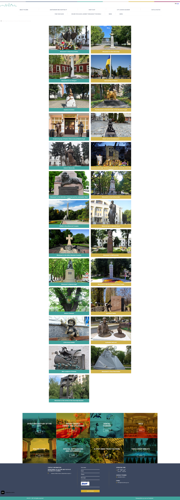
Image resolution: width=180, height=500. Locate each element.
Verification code (85, 481)
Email (82, 471)
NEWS (110, 14)
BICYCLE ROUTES (156, 9)
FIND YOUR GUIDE (59, 14)
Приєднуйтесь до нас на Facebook (144, 498)
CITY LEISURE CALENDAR (123, 9)
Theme (82, 474)
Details (39, 432)
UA (178, 3)
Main (3, 21)
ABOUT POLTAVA (24, 9)
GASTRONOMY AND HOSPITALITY (58, 9)
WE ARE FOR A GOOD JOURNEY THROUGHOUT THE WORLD (86, 14)
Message (83, 477)
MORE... (121, 14)
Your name (83, 467)
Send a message (90, 491)
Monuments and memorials (25, 21)
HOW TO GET (92, 9)
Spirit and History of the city (12, 21)
